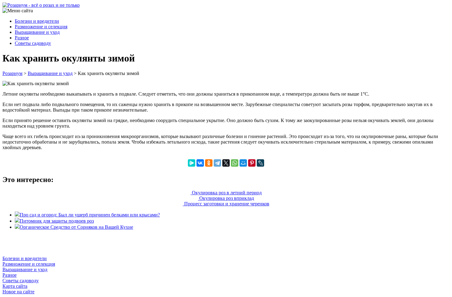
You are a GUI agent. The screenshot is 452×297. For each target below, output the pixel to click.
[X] (226, 163)
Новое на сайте (18, 291)
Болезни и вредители (37, 21)
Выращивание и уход (37, 32)
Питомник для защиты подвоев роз (57, 221)
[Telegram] (217, 163)
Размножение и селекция (41, 26)
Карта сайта (14, 286)
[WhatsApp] (234, 163)
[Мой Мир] (243, 163)
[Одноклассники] (208, 163)
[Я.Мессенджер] (191, 163)
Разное (22, 37)
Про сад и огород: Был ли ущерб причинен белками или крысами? (90, 214)
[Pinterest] (252, 163)
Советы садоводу (33, 43)
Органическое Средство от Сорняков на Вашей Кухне (76, 227)
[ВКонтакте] (200, 163)
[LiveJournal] (260, 163)
